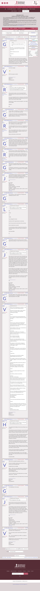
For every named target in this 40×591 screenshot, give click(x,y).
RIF (16, 109)
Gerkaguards (15, 66)
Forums (11, 28)
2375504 (27, 238)
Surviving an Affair (21, 28)
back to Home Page (20, 2)
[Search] (35, 30)
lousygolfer (15, 238)
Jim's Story (10, 190)
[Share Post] (24, 66)
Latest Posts (33, 47)
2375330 (27, 66)
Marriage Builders (6, 28)
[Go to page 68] (27, 37)
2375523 (27, 419)
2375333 (27, 109)
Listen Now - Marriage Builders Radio (35, 3)
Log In (37, 28)
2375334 (27, 120)
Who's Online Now (33, 36)
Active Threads (22, 30)
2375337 (27, 149)
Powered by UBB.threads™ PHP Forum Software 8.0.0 (20, 584)
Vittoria (16, 459)
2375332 (27, 84)
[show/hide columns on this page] (37, 30)
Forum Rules (4, 557)
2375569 (27, 496)
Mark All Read (9, 557)
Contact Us (26, 557)
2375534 (27, 459)
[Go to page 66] (11, 37)
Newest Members (33, 42)
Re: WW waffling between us (8, 66)
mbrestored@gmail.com (20, 25)
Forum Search (33, 32)
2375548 (27, 485)
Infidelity (15, 28)
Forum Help (30, 557)
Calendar (17, 30)
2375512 (27, 249)
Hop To (8, 551)
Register (33, 28)
